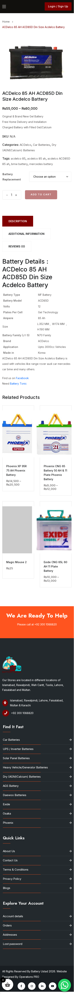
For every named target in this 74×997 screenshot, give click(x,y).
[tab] (17, 221)
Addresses (10, 934)
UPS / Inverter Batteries (18, 749)
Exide (6, 804)
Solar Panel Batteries (16, 758)
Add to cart (41, 194)
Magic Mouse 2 (16, 562)
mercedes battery (41, 164)
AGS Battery (11, 786)
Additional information (26, 233)
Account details (13, 916)
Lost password (12, 944)
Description (18, 221)
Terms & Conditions (15, 869)
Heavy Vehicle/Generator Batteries (25, 767)
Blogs (6, 888)
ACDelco (25, 145)
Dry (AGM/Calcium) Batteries (22, 776)
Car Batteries (41, 145)
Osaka (7, 813)
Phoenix (8, 822)
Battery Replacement (11, 177)
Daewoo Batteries (14, 795)
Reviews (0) (17, 246)
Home (6, 21)
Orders (7, 925)
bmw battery (19, 164)
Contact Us (10, 860)
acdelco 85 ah (36, 158)
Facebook (22, 378)
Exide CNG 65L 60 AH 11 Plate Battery (55, 566)
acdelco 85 (18, 158)
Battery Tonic (18, 383)
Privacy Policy (12, 879)
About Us (9, 851)
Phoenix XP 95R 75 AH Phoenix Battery (16, 470)
